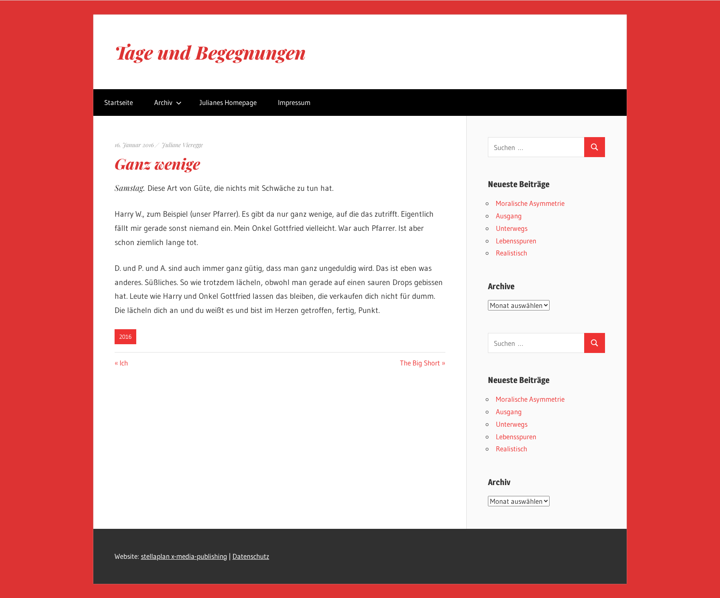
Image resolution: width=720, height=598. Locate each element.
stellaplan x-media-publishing (184, 556)
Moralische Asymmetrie (530, 203)
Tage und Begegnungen (210, 52)
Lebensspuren (516, 240)
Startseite (118, 102)
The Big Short (420, 362)
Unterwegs (512, 228)
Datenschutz (250, 556)
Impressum (294, 102)
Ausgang (509, 215)
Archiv (163, 102)
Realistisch (511, 252)
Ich (123, 362)
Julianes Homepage (228, 102)
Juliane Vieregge (182, 145)
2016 (125, 336)
